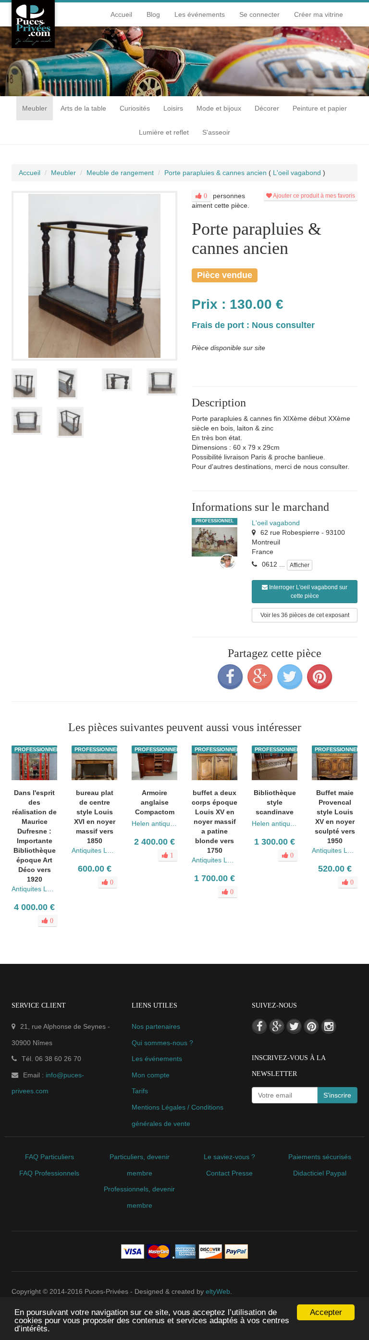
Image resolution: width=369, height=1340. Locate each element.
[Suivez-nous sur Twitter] (294, 1026)
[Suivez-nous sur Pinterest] (311, 1026)
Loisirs (173, 108)
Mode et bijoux (219, 108)
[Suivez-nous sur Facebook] (259, 1026)
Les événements (199, 14)
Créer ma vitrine (318, 14)
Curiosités (135, 108)
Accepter (326, 1312)
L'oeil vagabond (276, 523)
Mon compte (151, 1075)
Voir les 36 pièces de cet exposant (304, 615)
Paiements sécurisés (319, 1157)
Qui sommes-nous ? (162, 1043)
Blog (153, 14)
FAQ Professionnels (49, 1173)
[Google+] (259, 676)
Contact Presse (229, 1173)
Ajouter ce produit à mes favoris (313, 195)
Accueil (121, 14)
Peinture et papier (320, 108)
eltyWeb (218, 1291)
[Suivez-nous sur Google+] (276, 1026)
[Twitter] (289, 676)
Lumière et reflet (164, 132)
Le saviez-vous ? (229, 1157)
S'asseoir (216, 132)
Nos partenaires (156, 1026)
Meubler (34, 108)
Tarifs (140, 1091)
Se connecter (259, 14)
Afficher (299, 565)
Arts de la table (83, 108)
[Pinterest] (319, 676)
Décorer (267, 108)
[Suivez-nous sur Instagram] (328, 1026)
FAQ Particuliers (49, 1157)
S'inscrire (337, 1095)
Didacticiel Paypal (319, 1173)
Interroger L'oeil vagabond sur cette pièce (307, 591)
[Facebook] (230, 676)
